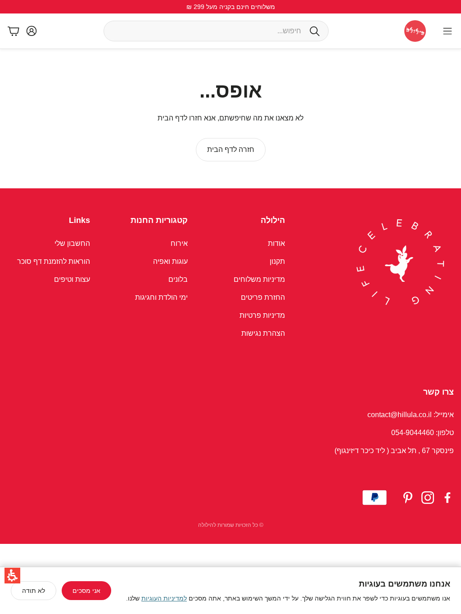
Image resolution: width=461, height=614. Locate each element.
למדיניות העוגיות (164, 598)
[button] (12, 575)
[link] (231, 149)
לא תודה (33, 590)
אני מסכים (86, 590)
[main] (230, 118)
